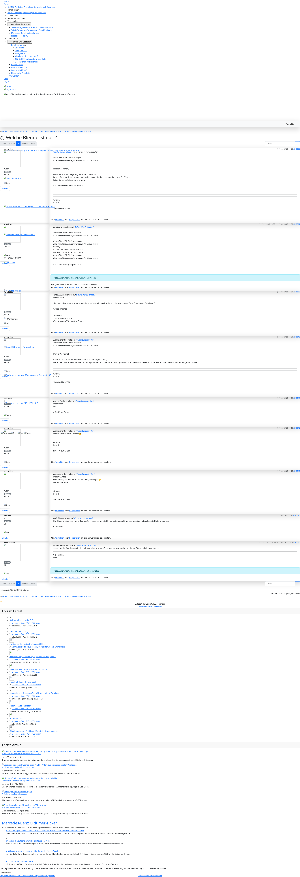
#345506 (296, 149)
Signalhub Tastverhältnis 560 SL (23, 682)
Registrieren (74, 219)
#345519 (296, 471)
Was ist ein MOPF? (19, 67)
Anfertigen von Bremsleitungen (14, 794)
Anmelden (59, 219)
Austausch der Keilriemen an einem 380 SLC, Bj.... (21, 754)
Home (6, 1)
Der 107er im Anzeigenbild (26, 62)
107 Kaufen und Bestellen (19, 41)
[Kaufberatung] (25, 45)
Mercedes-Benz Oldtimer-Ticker (29, 823)
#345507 (296, 224)
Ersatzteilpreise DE (19, 36)
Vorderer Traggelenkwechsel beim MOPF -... (19, 767)
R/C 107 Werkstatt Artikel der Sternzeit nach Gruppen (31, 7)
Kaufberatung (17, 45)
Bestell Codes (17, 64)
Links (6, 78)
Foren (6, 4)
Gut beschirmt (15, 718)
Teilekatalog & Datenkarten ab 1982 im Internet (32, 27)
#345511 (296, 398)
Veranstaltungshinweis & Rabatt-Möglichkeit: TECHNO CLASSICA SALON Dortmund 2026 (45, 830)
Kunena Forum (155, 606)
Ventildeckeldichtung (18, 631)
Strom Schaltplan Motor (20, 706)
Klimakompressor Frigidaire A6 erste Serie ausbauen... (33, 731)
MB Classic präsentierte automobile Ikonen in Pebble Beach (32, 851)
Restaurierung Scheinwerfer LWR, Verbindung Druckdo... (34, 693)
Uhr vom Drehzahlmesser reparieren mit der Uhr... (22, 780)
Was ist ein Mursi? (19, 70)
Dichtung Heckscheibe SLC (21, 620)
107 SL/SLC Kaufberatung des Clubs (30, 59)
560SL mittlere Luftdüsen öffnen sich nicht (28, 669)
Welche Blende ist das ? (62, 152)
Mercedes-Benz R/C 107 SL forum (26, 623)
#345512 (296, 428)
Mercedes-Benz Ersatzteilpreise (25, 33)
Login (6, 81)
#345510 (296, 337)
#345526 (296, 542)
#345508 (296, 292)
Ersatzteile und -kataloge (19, 24)
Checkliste (19, 47)
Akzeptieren (7, 872)
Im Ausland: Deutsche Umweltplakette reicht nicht (28, 841)
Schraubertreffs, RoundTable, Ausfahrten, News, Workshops (38, 647)
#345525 (296, 515)
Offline (7, 172)
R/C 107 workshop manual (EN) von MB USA (27, 12)
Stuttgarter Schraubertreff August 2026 (27, 644)
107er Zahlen (13, 76)
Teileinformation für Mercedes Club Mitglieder (31, 30)
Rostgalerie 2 (21, 53)
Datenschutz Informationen (150, 875)
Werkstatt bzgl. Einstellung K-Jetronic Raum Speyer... (32, 656)
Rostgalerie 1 (21, 50)
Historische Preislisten (21, 73)
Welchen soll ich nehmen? (26, 56)
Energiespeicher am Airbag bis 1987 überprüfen (21, 807)
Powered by (143, 606)
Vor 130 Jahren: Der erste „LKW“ (20, 861)
